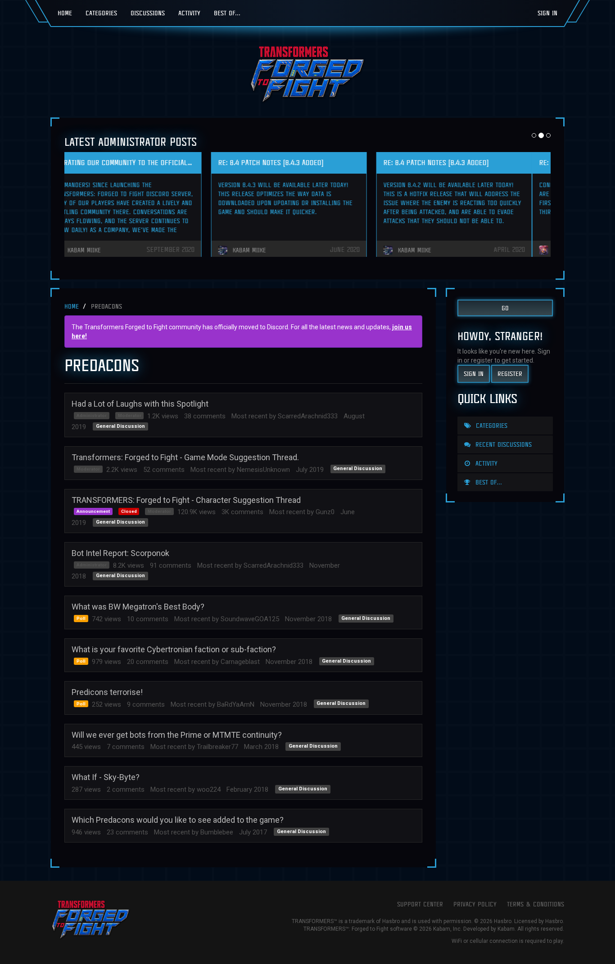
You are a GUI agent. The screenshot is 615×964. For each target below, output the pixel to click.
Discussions (148, 13)
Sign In (547, 13)
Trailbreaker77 (217, 747)
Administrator (92, 415)
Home (65, 13)
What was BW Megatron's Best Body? (138, 606)
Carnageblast (240, 662)
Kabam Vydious (272, 250)
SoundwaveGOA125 (250, 619)
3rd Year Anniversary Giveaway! (289, 162)
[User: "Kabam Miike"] (409, 250)
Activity (189, 13)
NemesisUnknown (263, 470)
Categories (101, 13)
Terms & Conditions (535, 904)
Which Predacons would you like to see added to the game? (178, 820)
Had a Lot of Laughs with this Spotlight (140, 403)
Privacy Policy (475, 904)
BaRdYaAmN (235, 704)
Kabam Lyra (102, 250)
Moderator (129, 415)
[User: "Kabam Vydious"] (244, 250)
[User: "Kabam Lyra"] (79, 250)
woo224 (209, 789)
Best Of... (227, 13)
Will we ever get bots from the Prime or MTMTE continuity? (177, 735)
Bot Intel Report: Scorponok (120, 553)
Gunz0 (325, 512)
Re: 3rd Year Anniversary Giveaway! (130, 162)
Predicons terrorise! (107, 692)
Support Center (420, 904)
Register (509, 373)
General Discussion (120, 426)
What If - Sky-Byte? (106, 777)
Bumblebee (216, 832)
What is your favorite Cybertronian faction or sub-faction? (174, 649)
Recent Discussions (502, 444)
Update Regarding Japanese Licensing (464, 162)
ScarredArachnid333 (308, 416)
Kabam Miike (433, 250)
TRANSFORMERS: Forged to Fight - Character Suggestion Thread (186, 500)
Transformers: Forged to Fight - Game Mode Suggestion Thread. (185, 457)
